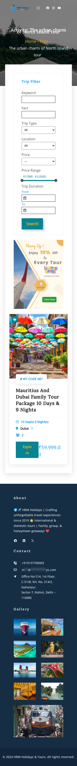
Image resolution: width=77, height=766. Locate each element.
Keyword (29, 92)
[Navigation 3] (38, 8)
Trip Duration (32, 186)
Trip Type (29, 123)
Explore (27, 449)
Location (29, 139)
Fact (25, 108)
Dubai (24, 428)
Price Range (31, 170)
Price (26, 154)
